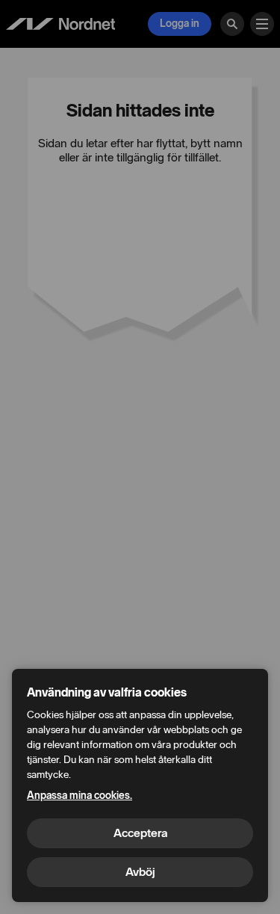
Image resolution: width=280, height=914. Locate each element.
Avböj (140, 872)
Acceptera (140, 833)
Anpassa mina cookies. (79, 795)
